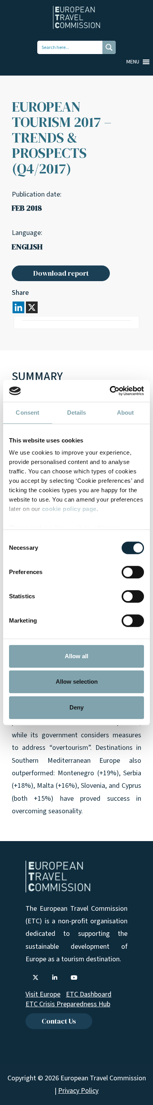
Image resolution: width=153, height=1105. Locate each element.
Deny (76, 707)
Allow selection (77, 681)
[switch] (133, 572)
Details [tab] (76, 412)
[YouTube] (74, 978)
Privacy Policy (78, 1091)
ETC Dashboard (88, 994)
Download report (61, 273)
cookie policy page (69, 509)
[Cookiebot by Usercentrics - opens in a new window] (110, 391)
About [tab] (125, 412)
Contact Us (59, 1021)
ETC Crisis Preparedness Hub (68, 1004)
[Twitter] (35, 978)
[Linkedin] (18, 307)
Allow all (76, 656)
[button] (132, 62)
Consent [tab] (27, 412)
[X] (32, 307)
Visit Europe (43, 994)
